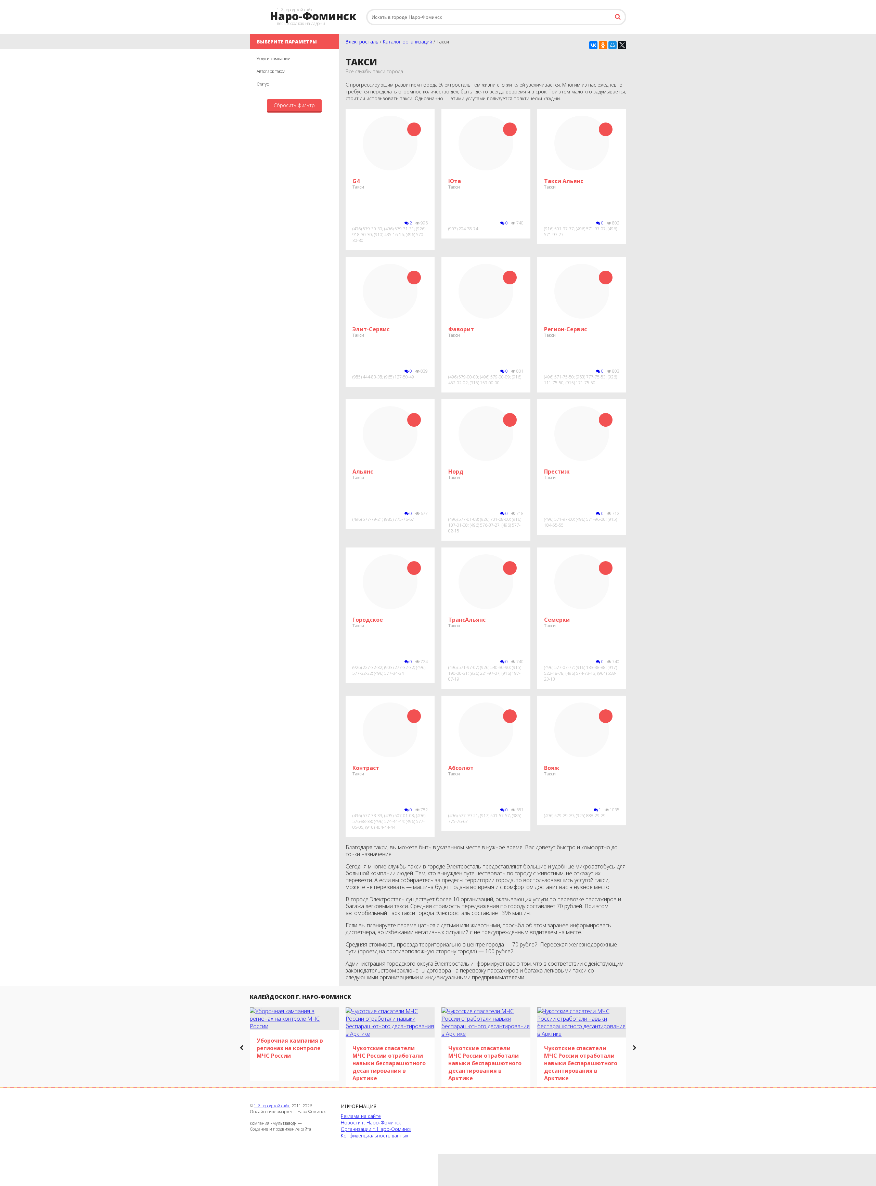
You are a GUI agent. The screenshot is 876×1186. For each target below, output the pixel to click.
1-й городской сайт (271, 1106)
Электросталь (362, 41)
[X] (622, 45)
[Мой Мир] (612, 45)
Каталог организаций (407, 41)
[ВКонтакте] (593, 45)
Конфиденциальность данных (374, 1135)
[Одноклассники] (603, 45)
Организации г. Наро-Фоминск (376, 1129)
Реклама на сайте (361, 1116)
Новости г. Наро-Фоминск (371, 1122)
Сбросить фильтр (294, 105)
